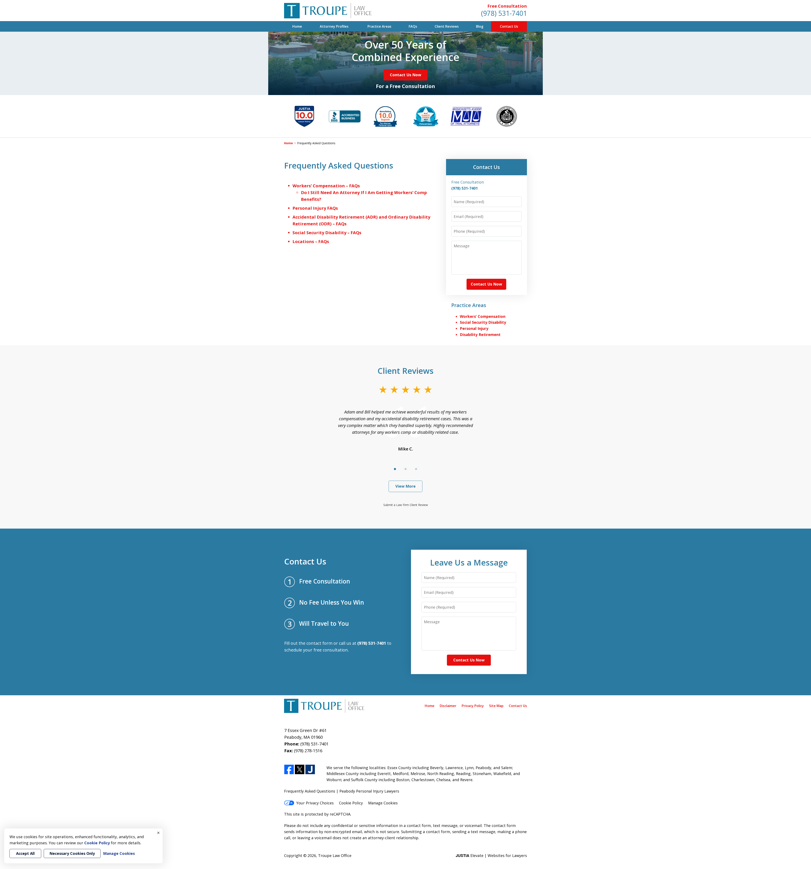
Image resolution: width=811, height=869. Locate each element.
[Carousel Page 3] (416, 469)
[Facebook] (289, 770)
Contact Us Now (405, 74)
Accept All (25, 853)
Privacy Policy (473, 705)
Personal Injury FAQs (315, 208)
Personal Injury (474, 328)
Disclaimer (448, 705)
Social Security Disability (483, 322)
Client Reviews (447, 26)
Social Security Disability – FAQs (327, 232)
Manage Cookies (383, 802)
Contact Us (509, 26)
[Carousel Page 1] (395, 469)
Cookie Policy (351, 802)
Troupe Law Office (334, 855)
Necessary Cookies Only (72, 853)
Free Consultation (507, 6)
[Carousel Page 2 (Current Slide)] (405, 469)
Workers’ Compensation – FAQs (326, 186)
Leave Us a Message (469, 562)
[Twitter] (299, 770)
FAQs (413, 26)
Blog (479, 26)
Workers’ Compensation (482, 316)
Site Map (496, 705)
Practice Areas (379, 26)
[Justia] (310, 770)
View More (405, 486)
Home (297, 26)
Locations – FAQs (311, 241)
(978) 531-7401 (504, 13)
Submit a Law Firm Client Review (405, 505)
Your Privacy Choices (315, 802)
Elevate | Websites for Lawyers (491, 855)
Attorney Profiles (334, 26)
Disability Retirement (480, 334)
